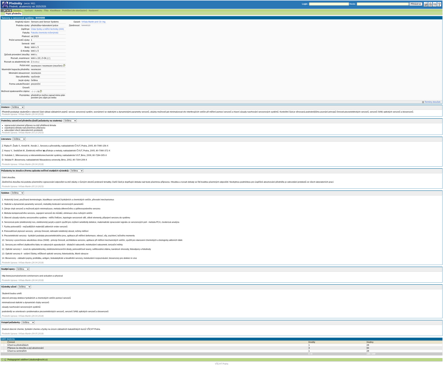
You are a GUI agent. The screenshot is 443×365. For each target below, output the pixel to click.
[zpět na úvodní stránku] (426, 4)
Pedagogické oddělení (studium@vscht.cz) (27, 359)
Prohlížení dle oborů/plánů (74, 10)
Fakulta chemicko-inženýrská (44, 33)
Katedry (38, 10)
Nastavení (93, 10)
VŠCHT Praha (221, 364)
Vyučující (29, 10)
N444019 (86, 25)
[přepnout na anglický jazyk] (435, 4)
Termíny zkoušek (432, 102)
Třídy (46, 10)
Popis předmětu (13, 13)
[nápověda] (439, 4)
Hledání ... (18, 10)
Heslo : (352, 4)
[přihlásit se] (430, 4)
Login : (305, 4)
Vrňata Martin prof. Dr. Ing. (94, 22)
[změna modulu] (7, 10)
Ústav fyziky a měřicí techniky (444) (47, 29)
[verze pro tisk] (10, 10)
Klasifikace (55, 10)
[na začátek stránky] (2, 359)
